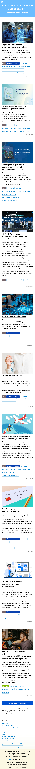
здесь (27, 756)
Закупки (3, 734)
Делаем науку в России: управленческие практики (13, 376)
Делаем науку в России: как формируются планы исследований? (13, 584)
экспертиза (5, 283)
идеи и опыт (24, 539)
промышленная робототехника (10, 342)
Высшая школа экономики (10, 2)
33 (3, 713)
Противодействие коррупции (9, 741)
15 (8, 708)
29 (19, 711)
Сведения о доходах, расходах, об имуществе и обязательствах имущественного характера (13, 744)
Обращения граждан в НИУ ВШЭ (10, 736)
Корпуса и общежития (7, 732)
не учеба (26, 280)
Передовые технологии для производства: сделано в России (15, 45)
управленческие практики (9, 402)
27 (14, 711)
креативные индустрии (8, 472)
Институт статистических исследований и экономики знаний (17, 9)
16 (11, 708)
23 (3, 711)
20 (21, 708)
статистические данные (24, 66)
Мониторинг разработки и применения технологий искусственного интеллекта (13, 167)
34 (6, 713)
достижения (10, 280)
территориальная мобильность (10, 475)
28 (16, 711)
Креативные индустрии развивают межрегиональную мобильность (16, 437)
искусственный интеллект (9, 131)
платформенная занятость (22, 689)
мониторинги (10, 125)
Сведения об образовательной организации (13, 747)
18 (16, 708)
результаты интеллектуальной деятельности (13, 72)
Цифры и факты (5, 723)
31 (24, 711)
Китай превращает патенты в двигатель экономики (14, 510)
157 (11, 713)
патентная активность (8, 548)
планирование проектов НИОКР (10, 618)
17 (13, 708)
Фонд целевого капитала (8, 738)
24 (6, 711)
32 (27, 711)
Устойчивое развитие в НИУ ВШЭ (10, 727)
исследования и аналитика (9, 66)
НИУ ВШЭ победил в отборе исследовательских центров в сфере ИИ (14, 236)
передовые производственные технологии (13, 69)
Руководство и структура (8, 725)
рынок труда (5, 692)
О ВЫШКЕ (5, 721)
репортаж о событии (7, 689)
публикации (24, 63)
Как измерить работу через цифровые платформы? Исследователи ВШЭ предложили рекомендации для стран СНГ (16, 655)
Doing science (21, 399)
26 (11, 711)
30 (22, 711)
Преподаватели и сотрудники (9, 730)
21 (24, 708)
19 (19, 708)
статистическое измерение (25, 131)
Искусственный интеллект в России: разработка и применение (16, 107)
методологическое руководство (10, 197)
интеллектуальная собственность (11, 545)
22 (27, 708)
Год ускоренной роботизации (14, 316)
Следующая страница (17, 703)
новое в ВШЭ (18, 280)
